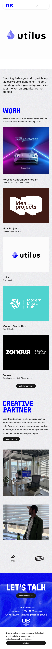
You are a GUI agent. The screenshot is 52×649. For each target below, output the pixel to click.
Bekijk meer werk (26, 386)
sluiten (26, 643)
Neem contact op (26, 595)
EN (37, 5)
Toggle (44, 5)
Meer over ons (11, 439)
